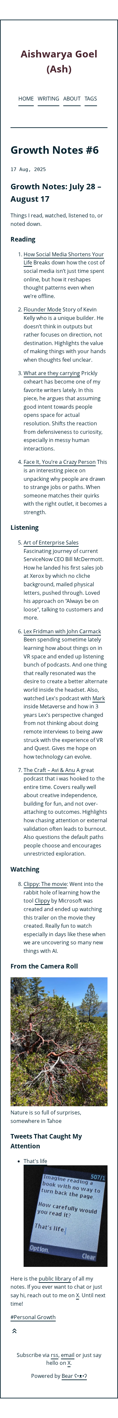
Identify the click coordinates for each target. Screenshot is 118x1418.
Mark (98, 698)
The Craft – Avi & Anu (49, 770)
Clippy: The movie (45, 884)
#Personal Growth (33, 1317)
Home (26, 98)
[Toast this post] (14, 1332)
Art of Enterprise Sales (51, 542)
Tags (91, 98)
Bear (74, 1375)
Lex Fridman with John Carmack (62, 631)
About (72, 98)
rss (54, 1355)
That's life (35, 1161)
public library (55, 1278)
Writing (48, 98)
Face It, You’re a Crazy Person (60, 461)
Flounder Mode (42, 309)
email (67, 1355)
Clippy (42, 900)
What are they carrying (52, 373)
